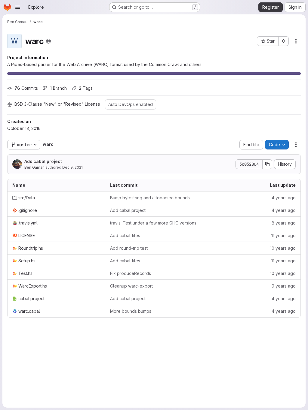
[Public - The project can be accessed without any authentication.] (48, 41)
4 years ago (284, 197)
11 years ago (283, 235)
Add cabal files (125, 235)
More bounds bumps (130, 311)
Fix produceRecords (130, 273)
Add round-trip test (129, 248)
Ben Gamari (34, 167)
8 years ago (284, 222)
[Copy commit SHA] (267, 164)
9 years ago (284, 285)
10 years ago (283, 248)
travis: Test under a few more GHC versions (153, 222)
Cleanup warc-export (131, 285)
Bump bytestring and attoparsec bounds (150, 197)
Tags (86, 88)
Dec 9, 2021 (72, 167)
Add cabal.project (43, 161)
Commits (26, 88)
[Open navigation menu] (18, 7)
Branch (58, 88)
